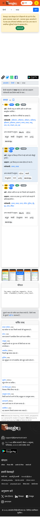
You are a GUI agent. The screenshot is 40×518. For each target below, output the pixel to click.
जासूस (4, 341)
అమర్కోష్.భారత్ (14, 476)
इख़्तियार (6, 122)
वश (8, 125)
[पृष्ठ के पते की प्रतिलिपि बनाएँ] (3, 77)
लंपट (3, 334)
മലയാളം (8, 141)
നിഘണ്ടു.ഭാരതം (7, 480)
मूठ (5, 206)
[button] (4, 275)
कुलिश (4, 357)
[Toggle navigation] (3, 3)
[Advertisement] (20, 54)
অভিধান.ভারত (4, 483)
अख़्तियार (14, 120)
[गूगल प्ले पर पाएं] (33, 77)
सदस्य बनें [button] (20, 28)
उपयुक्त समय (6, 394)
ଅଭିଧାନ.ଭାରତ (30, 480)
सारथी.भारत (34, 483)
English (20, 137)
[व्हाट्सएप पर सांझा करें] (12, 77)
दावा (5, 125)
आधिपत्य (33, 120)
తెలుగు (21, 132)
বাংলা (26, 137)
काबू (31, 122)
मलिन (25, 203)
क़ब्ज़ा (27, 122)
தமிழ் (31, 137)
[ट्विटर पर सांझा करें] (8, 77)
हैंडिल (12, 206)
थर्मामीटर (5, 408)
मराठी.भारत (4, 476)
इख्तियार (12, 122)
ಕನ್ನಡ (7, 137)
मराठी (12, 137)
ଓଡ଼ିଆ (28, 132)
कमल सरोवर (6, 327)
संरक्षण (12, 125)
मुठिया (30, 203)
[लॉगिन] (36, 3)
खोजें (35, 10)
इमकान (18, 122)
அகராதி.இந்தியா (26, 476)
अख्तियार (21, 120)
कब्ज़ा (5, 99)
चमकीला (4, 350)
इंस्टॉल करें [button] (20, 273)
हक (16, 125)
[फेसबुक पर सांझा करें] (16, 77)
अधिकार (26, 120)
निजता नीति (10, 464)
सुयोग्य (4, 380)
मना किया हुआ (6, 387)
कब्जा (23, 122)
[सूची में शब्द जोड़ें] (13, 99)
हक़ (19, 125)
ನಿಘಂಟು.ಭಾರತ (19, 480)
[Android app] (9, 451)
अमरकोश (6, 83)
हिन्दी (12, 83)
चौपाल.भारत (26, 483)
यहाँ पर (11, 315)
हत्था (8, 206)
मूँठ (33, 203)
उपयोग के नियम (19, 464)
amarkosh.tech (15, 483)
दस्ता (21, 203)
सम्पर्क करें (28, 464)
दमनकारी (5, 401)
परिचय (3, 464)
